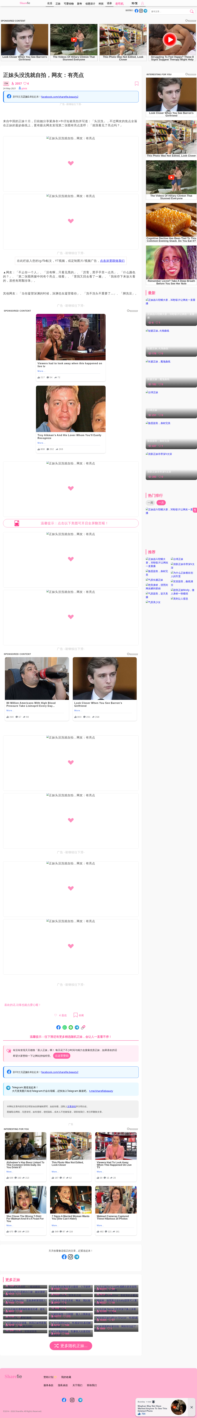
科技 (101, 3)
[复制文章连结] (83, 1027)
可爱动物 (69, 3)
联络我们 (92, 1385)
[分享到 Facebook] (58, 1027)
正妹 (58, 3)
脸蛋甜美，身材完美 (158, 441)
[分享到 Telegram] (77, 1027)
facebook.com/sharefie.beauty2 (59, 96)
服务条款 (48, 1385)
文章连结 (71, 1106)
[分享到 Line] (71, 1027)
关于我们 (77, 1385)
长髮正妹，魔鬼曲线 (158, 379)
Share (23, 3)
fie (28, 3)
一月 (161, 502)
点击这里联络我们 (112, 261)
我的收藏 (66, 1377)
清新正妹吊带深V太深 (159, 471)
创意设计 (90, 3)
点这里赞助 (62, 1055)
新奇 (79, 3)
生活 (49, 3)
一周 (150, 502)
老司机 (119, 3)
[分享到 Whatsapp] (65, 1027)
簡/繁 (135, 3)
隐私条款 (63, 1385)
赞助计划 (48, 1377)
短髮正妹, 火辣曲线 (157, 348)
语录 (109, 3)
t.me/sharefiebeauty (101, 1091)
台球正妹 (152, 410)
